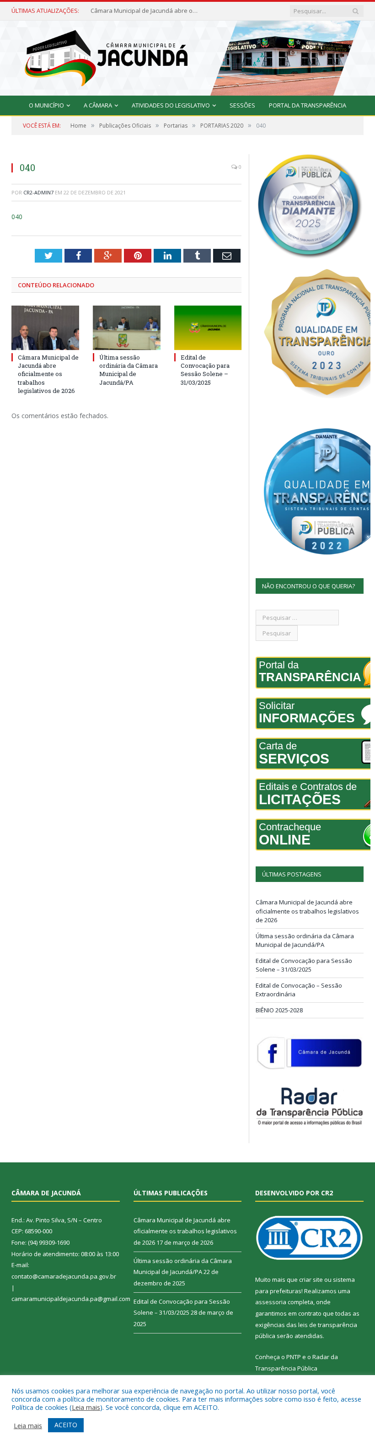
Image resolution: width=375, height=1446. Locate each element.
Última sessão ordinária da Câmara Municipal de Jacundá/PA (145, 11)
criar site (311, 1279)
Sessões (242, 105)
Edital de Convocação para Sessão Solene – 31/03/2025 (205, 370)
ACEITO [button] (65, 1424)
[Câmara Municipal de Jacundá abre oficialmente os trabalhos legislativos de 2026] (45, 328)
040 (16, 216)
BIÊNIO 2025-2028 (279, 1010)
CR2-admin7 (38, 192)
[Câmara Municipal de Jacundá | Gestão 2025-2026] (187, 56)
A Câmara (98, 105)
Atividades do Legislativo (171, 105)
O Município (46, 105)
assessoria (270, 1302)
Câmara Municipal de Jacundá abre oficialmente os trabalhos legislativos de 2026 (48, 374)
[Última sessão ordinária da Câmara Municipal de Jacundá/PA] (127, 328)
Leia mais (86, 1407)
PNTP (293, 1357)
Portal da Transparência (307, 105)
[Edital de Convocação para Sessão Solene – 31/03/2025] (208, 328)
